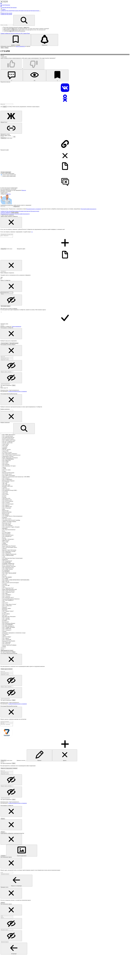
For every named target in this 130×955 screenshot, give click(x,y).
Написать (24, 190)
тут (32, 231)
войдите (4, 106)
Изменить (39, 760)
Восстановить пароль (5, 306)
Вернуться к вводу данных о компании (9, 768)
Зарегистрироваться (16, 326)
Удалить (64, 760)
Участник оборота (4, 343)
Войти (2, 47)
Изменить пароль (4, 941)
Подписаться (16, 206)
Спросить (8, 194)
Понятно (2, 818)
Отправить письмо (5, 874)
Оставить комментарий (6, 172)
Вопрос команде (15, 212)
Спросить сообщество (6, 212)
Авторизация (13, 953)
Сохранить (3, 855)
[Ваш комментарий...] (65, 109)
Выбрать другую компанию (6, 668)
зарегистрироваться (20, 46)
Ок (14, 136)
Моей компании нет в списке (7, 650)
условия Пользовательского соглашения (17, 391)
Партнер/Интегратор (14, 343)
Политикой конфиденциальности (88, 208)
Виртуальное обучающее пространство (21, 10)
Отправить (3, 271)
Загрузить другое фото (21, 855)
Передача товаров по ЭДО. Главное (18, 33)
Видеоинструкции (35, 10)
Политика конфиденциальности (22, 213)
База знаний (9, 10)
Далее (2, 649)
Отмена (6, 47)
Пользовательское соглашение (7, 213)
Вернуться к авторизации (16, 885)
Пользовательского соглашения (33, 208)
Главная (2, 33)
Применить (3, 647)
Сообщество (3, 10)
